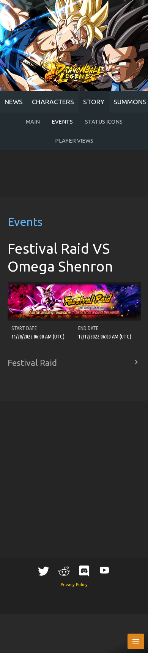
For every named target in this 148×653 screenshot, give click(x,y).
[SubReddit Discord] (84, 571)
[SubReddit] (63, 571)
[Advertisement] (74, 174)
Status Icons (104, 122)
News (14, 101)
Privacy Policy (74, 584)
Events (62, 122)
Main (33, 122)
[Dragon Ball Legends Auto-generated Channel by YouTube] (104, 570)
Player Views (74, 141)
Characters (53, 101)
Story (93, 101)
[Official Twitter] (43, 571)
